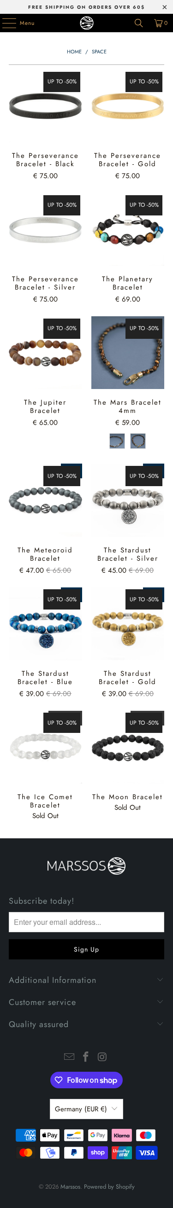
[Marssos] (86, 23)
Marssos (70, 1186)
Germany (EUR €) (81, 1109)
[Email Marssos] (70, 1057)
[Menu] (4, 23)
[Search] (139, 23)
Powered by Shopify (109, 1186)
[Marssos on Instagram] (102, 1057)
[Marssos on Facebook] (86, 1057)
